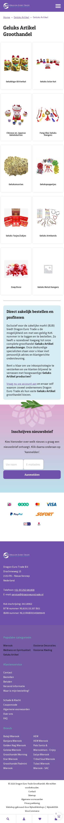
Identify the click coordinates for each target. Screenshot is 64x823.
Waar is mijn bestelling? (16, 690)
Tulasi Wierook (41, 763)
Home (6, 17)
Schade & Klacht (12, 700)
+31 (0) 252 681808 (24, 589)
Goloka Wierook (12, 749)
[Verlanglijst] (40, 819)
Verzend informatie (14, 686)
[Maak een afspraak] (8, 819)
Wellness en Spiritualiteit (17, 650)
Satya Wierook (41, 754)
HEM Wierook (40, 740)
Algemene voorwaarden (16, 709)
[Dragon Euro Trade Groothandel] (16, 6)
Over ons (8, 713)
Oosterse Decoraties (44, 645)
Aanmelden (32, 474)
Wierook (7, 645)
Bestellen (8, 677)
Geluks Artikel (21, 17)
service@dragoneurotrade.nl (27, 594)
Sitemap (32, 795)
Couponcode (10, 704)
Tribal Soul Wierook (44, 759)
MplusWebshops (37, 807)
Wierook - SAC (41, 768)
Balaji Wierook (11, 736)
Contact (7, 672)
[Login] (24, 819)
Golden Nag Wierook (14, 745)
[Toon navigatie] (58, 6)
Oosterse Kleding (42, 650)
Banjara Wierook (12, 740)
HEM (35, 736)
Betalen (7, 681)
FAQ (5, 718)
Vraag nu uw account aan (22, 384)
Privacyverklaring (32, 803)
